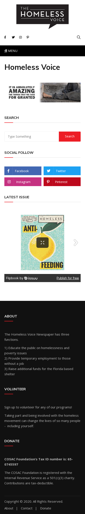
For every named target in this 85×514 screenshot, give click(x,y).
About (8, 508)
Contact (26, 508)
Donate (45, 508)
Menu (12, 51)
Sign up (9, 407)
